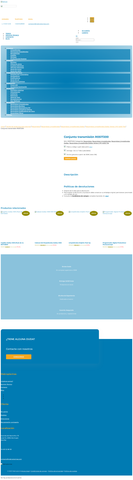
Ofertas (9, 115)
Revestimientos (16, 99)
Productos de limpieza (18, 59)
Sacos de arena (16, 69)
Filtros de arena (16, 64)
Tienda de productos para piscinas (18, 126)
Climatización (15, 92)
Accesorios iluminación (19, 87)
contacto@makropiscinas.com (38, 24)
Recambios (11, 102)
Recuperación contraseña (10, 422)
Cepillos (13, 55)
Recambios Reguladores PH (20, 108)
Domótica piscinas (17, 90)
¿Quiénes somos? (7, 381)
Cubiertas (14, 94)
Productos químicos (18, 81)
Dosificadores (15, 78)
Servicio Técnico (12, 35)
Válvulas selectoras (17, 67)
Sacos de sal (15, 80)
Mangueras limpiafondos (19, 52)
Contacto (10, 37)
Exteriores (14, 95)
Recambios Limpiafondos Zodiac (73, 126)
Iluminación (11, 83)
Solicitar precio (70, 158)
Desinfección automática (19, 74)
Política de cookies (70, 471)
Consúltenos (18, 357)
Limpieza (10, 48)
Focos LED (14, 85)
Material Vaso (15, 97)
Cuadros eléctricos (17, 66)
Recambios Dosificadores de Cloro (23, 111)
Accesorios (10, 88)
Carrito (85, 33)
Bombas (13, 62)
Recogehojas (15, 53)
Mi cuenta (86, 31)
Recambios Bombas (18, 106)
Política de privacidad (55, 471)
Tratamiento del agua (14, 73)
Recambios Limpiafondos (20, 104)
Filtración (10, 60)
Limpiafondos (15, 50)
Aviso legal (26, 471)
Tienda (8, 33)
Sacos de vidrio (16, 71)
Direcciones (5, 419)
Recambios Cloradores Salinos (21, 109)
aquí (90, 147)
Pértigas (13, 57)
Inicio (3, 126)
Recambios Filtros (17, 113)
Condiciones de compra (39, 471)
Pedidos (4, 415)
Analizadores (15, 76)
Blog (8, 39)
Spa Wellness (15, 101)
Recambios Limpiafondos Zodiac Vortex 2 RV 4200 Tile (105, 126)
